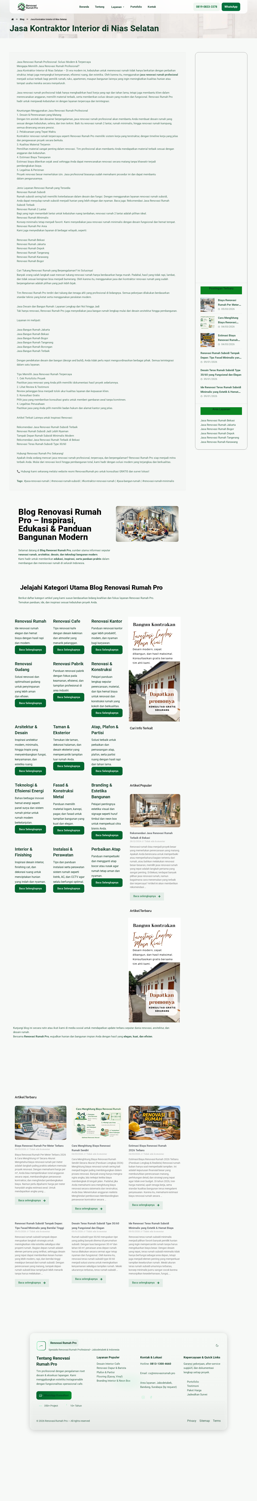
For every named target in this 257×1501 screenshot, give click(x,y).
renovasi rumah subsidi (153, 196)
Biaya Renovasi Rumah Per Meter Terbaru (39, 1145)
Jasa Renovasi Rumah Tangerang (220, 437)
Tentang (99, 6)
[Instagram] (143, 1397)
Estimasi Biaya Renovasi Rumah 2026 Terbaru (228, 340)
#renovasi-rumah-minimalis (158, 481)
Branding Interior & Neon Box (113, 1380)
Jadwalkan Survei (197, 1394)
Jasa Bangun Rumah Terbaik (33, 351)
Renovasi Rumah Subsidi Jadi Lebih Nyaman (42, 431)
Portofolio (136, 6)
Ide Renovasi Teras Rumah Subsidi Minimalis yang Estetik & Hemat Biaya (221, 392)
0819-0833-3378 (206, 6)
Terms (217, 1420)
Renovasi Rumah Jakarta (31, 244)
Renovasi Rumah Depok (30, 248)
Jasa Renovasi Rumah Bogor (217, 429)
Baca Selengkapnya (30, 649)
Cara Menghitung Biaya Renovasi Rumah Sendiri (228, 322)
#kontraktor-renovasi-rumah (98, 481)
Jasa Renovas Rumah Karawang (219, 442)
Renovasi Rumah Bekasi (31, 240)
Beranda (84, 6)
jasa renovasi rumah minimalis (105, 222)
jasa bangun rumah (98, 310)
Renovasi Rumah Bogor (30, 261)
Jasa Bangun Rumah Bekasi (33, 334)
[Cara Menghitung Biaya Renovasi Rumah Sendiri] (208, 322)
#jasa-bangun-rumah (128, 481)
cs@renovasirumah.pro (161, 1373)
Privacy (191, 1420)
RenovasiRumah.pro (87, 471)
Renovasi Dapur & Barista (111, 1368)
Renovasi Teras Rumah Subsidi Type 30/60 (41, 444)
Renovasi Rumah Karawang (32, 257)
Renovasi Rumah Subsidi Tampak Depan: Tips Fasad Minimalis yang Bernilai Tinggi (221, 358)
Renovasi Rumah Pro (82, 136)
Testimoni (193, 1386)
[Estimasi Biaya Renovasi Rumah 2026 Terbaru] (208, 340)
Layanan (116, 6)
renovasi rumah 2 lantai (98, 123)
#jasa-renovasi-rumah (36, 481)
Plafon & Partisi (106, 1372)
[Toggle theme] (217, 1345)
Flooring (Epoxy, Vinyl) (110, 1376)
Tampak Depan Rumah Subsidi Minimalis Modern (45, 435)
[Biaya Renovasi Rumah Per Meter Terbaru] (208, 305)
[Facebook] (151, 1397)
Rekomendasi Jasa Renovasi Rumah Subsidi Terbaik (47, 427)
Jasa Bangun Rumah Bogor (32, 338)
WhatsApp (230, 6)
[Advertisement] (155, 757)
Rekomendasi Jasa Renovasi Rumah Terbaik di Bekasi (48, 439)
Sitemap (204, 1420)
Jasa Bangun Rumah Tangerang (35, 342)
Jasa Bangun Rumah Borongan (34, 346)
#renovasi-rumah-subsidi (65, 481)
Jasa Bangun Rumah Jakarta (33, 329)
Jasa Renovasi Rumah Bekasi (218, 420)
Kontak (152, 6)
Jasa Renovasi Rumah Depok (217, 433)
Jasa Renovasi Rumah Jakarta (218, 424)
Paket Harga (194, 1390)
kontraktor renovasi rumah (138, 279)
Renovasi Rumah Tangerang (33, 252)
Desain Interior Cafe (108, 1363)
